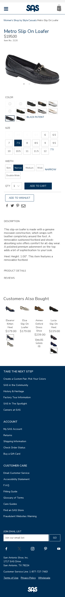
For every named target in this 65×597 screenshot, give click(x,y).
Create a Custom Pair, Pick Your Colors (24, 379)
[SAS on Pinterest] (45, 548)
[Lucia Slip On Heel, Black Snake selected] (53, 353)
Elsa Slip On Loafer (25, 324)
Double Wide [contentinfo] (12, 175)
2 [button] (29, 85)
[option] (32, 69)
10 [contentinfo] (9, 151)
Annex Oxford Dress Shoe (39, 325)
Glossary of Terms (13, 497)
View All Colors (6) (39, 342)
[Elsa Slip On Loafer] (24, 309)
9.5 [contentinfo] (54, 143)
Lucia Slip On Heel (54, 324)
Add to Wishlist (19, 198)
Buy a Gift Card (11, 453)
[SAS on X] (19, 548)
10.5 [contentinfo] (18, 151)
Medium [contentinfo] (29, 167)
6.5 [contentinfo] (54, 135)
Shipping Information (14, 441)
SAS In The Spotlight (15, 403)
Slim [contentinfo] (8, 167)
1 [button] (23, 85)
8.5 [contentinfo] (36, 143)
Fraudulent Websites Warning (20, 516)
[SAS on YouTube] (58, 548)
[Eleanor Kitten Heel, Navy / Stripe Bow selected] (10, 339)
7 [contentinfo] (9, 143)
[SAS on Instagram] (32, 548)
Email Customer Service (16, 473)
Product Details (15, 270)
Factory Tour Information (17, 397)
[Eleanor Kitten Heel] (10, 311)
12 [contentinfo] (45, 151)
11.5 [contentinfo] (36, 151)
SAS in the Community (15, 385)
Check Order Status (14, 447)
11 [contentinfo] (27, 151)
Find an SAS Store (13, 510)
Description (12, 221)
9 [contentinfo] (45, 143)
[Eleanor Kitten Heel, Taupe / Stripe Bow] (10, 346)
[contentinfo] (31, 104)
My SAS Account (12, 429)
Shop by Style (21, 20)
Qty (7, 186)
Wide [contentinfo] (39, 167)
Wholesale (44, 578)
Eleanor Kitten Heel (10, 324)
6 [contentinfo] (45, 135)
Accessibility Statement (16, 479)
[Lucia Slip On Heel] (53, 311)
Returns (7, 435)
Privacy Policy (28, 578)
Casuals (32, 20)
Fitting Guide (10, 491)
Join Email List (12, 531)
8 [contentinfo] (27, 143)
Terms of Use (10, 578)
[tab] (32, 242)
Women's (8, 20)
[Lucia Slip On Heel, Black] (53, 339)
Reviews (9, 278)
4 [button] (40, 85)
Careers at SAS (12, 409)
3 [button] (34, 85)
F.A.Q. (6, 485)
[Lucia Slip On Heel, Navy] (53, 346)
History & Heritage (13, 391)
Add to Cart (38, 186)
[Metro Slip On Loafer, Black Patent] (32, 69)
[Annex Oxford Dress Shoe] (39, 310)
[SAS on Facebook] (6, 548)
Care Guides (10, 504)
